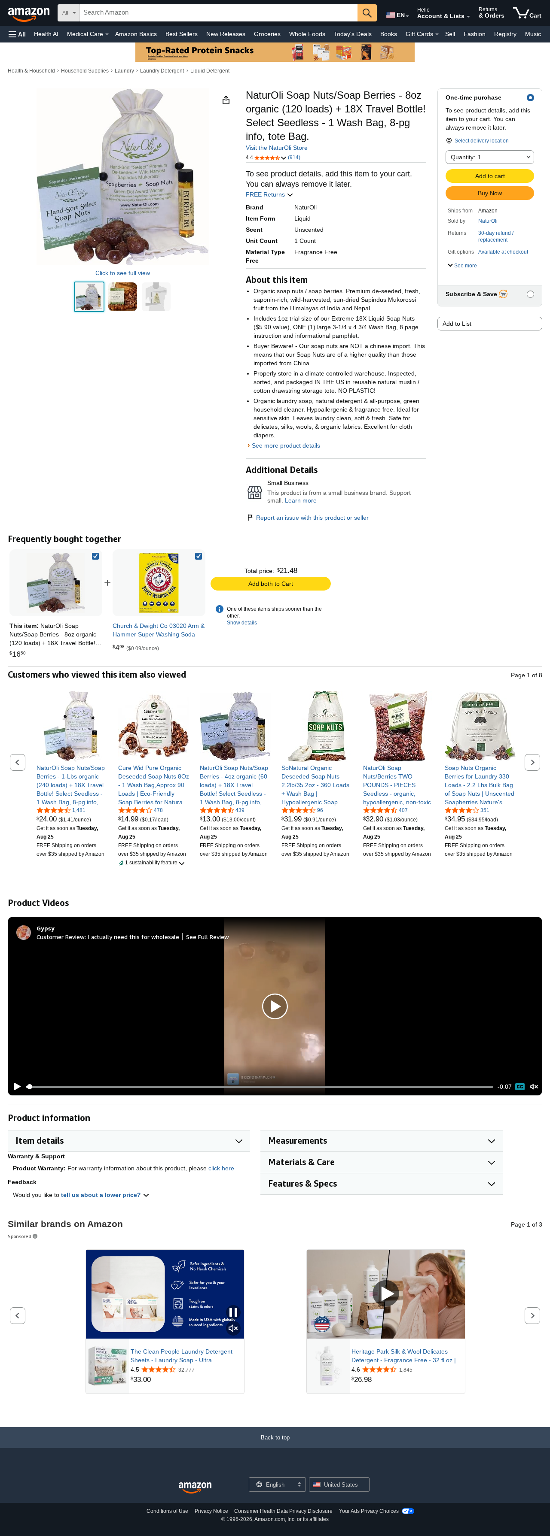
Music (533, 33)
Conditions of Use (167, 1511)
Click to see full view (122, 273)
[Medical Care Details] (107, 34)
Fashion (475, 33)
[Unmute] (534, 1087)
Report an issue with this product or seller (312, 517)
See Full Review (207, 936)
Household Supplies (85, 71)
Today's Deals (353, 33)
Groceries (267, 33)
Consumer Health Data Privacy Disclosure (283, 1511)
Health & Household (31, 71)
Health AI (46, 33)
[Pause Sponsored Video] (233, 1313)
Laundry (124, 71)
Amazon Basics (136, 33)
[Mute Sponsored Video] (233, 1329)
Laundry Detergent (162, 71)
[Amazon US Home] (195, 1488)
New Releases (225, 33)
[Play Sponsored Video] (386, 1294)
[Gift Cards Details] (437, 34)
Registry (505, 33)
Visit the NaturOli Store (277, 147)
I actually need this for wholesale (133, 936)
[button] (17, 34)
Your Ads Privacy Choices (369, 1511)
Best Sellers (181, 33)
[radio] (89, 296)
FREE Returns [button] (266, 194)
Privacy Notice (211, 1511)
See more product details (286, 445)
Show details (242, 623)
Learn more (301, 500)
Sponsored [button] (19, 1236)
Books (388, 33)
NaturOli (488, 221)
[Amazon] (29, 13)
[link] (159, 583)
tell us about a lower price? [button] (102, 1194)
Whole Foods (307, 33)
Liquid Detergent (209, 71)
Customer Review (61, 936)
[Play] (15, 1087)
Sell (450, 33)
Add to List (457, 323)
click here (221, 1168)
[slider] (259, 1087)
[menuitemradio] (520, 1086)
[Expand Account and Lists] (468, 17)
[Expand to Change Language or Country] (407, 16)
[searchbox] (219, 13)
